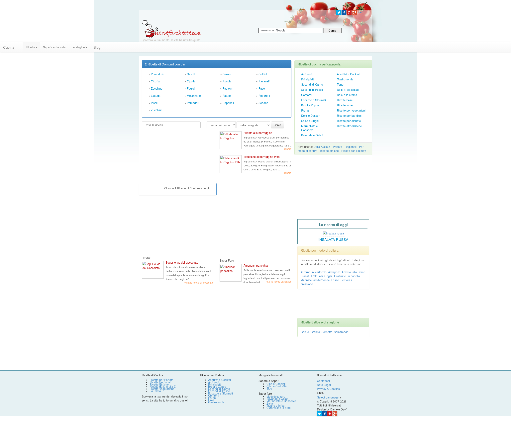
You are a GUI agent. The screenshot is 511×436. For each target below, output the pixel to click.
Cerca (277, 125)
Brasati (305, 276)
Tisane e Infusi (275, 405)
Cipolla (191, 81)
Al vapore (334, 272)
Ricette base (345, 100)
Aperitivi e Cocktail (348, 74)
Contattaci (323, 381)
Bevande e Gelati (312, 135)
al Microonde (321, 280)
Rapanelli (228, 103)
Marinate (306, 280)
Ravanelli (264, 81)
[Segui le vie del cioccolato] (153, 270)
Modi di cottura (275, 396)
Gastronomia (345, 79)
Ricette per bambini (349, 116)
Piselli (154, 103)
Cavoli (191, 74)
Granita (315, 332)
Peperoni (264, 96)
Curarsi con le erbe (278, 408)
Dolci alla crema (347, 95)
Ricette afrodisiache (349, 126)
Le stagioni (78, 47)
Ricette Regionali (160, 382)
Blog (269, 388)
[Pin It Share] (349, 12)
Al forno (305, 272)
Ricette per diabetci (349, 121)
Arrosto (346, 272)
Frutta (305, 110)
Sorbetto (327, 332)
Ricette (30, 47)
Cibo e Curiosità (276, 386)
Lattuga (155, 96)
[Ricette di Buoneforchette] (171, 29)
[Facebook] (344, 12)
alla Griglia (326, 276)
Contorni (306, 95)
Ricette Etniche (159, 384)
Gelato (305, 332)
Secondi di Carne (312, 84)
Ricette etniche (329, 151)
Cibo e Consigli (275, 384)
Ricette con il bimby (353, 151)
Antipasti (306, 74)
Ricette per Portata (161, 380)
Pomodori (193, 103)
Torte (340, 84)
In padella (354, 276)
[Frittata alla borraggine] (231, 140)
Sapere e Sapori (53, 47)
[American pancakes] (231, 273)
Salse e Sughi (310, 121)
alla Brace (359, 272)
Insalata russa (333, 239)
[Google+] (354, 12)
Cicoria (155, 81)
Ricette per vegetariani (351, 110)
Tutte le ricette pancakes (278, 281)
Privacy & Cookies (328, 389)
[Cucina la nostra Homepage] (20, 45)
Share (360, 12)
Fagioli (191, 88)
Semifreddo (341, 332)
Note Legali (324, 385)
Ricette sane (345, 105)
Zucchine (156, 88)
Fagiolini (228, 88)
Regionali (351, 147)
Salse (269, 403)
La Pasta (155, 391)
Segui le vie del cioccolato (182, 262)
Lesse (335, 280)
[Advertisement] (172, 157)
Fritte (314, 276)
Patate (227, 96)
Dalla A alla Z (322, 147)
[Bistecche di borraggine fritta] (231, 164)
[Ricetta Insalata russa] (333, 233)
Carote (227, 74)
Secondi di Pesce (312, 90)
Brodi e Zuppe (310, 105)
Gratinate (340, 276)
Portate (337, 147)
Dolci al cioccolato (348, 90)
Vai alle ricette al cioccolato (199, 282)
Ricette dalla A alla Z (163, 387)
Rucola (227, 81)
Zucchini (156, 110)
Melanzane (194, 96)
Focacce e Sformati (313, 100)
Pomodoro (157, 74)
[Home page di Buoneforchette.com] (236, 15)
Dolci (211, 400)
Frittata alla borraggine (258, 133)
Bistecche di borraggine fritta (262, 157)
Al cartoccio (319, 272)
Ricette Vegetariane (162, 389)
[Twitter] (338, 12)
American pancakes (256, 265)
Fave (261, 88)
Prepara (287, 148)
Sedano (263, 103)
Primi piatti (307, 79)
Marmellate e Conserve (309, 128)
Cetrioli (262, 74)
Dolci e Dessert (310, 116)
